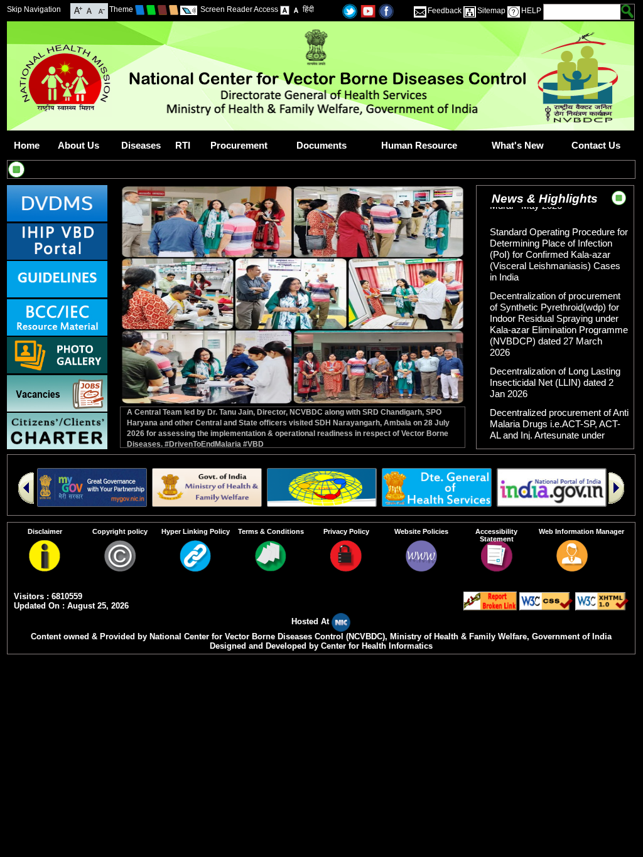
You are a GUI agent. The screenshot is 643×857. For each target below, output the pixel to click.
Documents (321, 145)
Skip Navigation (34, 9)
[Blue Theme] (139, 9)
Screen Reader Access (239, 9)
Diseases (141, 145)
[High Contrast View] (296, 9)
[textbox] (582, 11)
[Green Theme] (151, 9)
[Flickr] (386, 10)
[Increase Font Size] (78, 9)
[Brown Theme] (162, 9)
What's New (518, 145)
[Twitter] (349, 10)
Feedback (445, 10)
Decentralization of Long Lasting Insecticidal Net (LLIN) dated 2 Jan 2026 (555, 371)
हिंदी (308, 9)
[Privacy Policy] (346, 568)
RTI (182, 145)
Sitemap (491, 10)
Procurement (238, 145)
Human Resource (419, 145)
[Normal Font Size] (89, 9)
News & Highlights (545, 198)
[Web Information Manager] (572, 568)
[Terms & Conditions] (270, 568)
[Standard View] (284, 9)
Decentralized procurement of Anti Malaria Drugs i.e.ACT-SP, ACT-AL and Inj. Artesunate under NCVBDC (559, 418)
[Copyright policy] (120, 568)
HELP (531, 10)
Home (27, 145)
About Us (78, 145)
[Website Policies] (421, 568)
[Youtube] (368, 10)
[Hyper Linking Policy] (195, 568)
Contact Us (595, 145)
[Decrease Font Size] (101, 9)
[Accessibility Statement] (496, 568)
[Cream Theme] (173, 9)
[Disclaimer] (44, 568)
